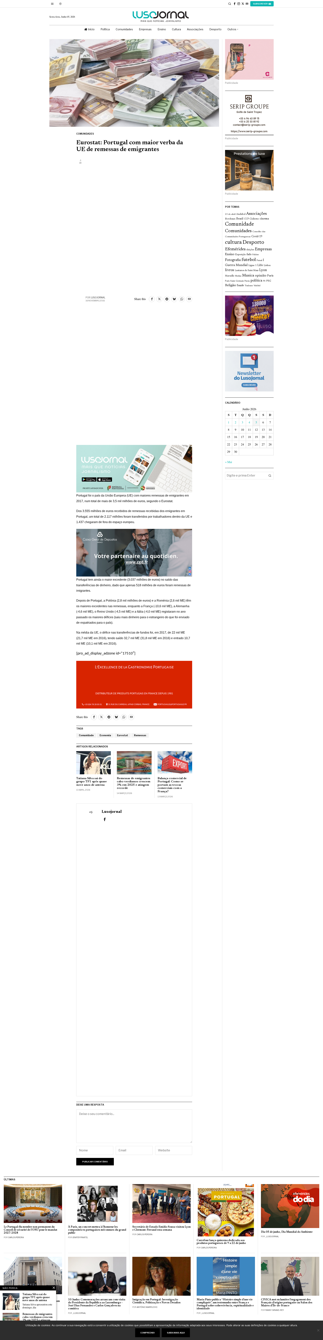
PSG (268, 281)
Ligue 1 (252, 265)
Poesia (247, 281)
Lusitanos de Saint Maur (247, 270)
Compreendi (147, 1332)
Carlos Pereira (16, 1237)
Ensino (229, 254)
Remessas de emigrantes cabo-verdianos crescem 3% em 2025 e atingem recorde (133, 783)
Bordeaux (230, 219)
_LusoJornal (272, 1236)
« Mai (228, 462)
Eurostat (122, 735)
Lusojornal (98, 297)
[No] (318, 1330)
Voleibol (257, 286)
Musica (248, 275)
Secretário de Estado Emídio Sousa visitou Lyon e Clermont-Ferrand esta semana (161, 1228)
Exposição (240, 254)
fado (249, 254)
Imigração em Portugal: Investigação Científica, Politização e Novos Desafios (156, 1301)
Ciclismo (254, 219)
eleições (250, 250)
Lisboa (267, 265)
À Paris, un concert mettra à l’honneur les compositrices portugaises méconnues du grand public (97, 1230)
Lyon (263, 270)
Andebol (240, 214)
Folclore (255, 255)
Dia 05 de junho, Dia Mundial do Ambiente (287, 1232)
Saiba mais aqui (176, 1332)
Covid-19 (256, 236)
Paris (270, 275)
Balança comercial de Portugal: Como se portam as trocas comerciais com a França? (172, 785)
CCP (246, 219)
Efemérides (235, 249)
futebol (249, 260)
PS (264, 281)
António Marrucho (147, 1307)
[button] (270, 475)
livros (229, 270)
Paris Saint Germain (234, 281)
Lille (260, 265)
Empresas (263, 249)
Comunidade (86, 735)
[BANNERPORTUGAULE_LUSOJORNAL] (134, 684)
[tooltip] (234, 4)
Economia (105, 735)
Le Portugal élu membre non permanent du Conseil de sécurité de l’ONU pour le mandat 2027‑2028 (30, 1230)
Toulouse (249, 286)
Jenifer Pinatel (80, 1237)
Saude (240, 285)
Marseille (229, 276)
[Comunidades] (134, 552)
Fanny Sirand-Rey (274, 1310)
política (256, 280)
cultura (233, 242)
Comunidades (85, 133)
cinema (264, 218)
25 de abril (230, 214)
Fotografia (233, 260)
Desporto (253, 242)
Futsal (259, 260)
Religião (230, 285)
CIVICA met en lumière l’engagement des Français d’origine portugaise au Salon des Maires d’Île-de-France (286, 1302)
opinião (260, 275)
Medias (238, 276)
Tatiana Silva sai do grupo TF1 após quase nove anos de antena (91, 781)
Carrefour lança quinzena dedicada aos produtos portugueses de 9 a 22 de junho (221, 1242)
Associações (256, 214)
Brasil (239, 218)
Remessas (140, 735)
